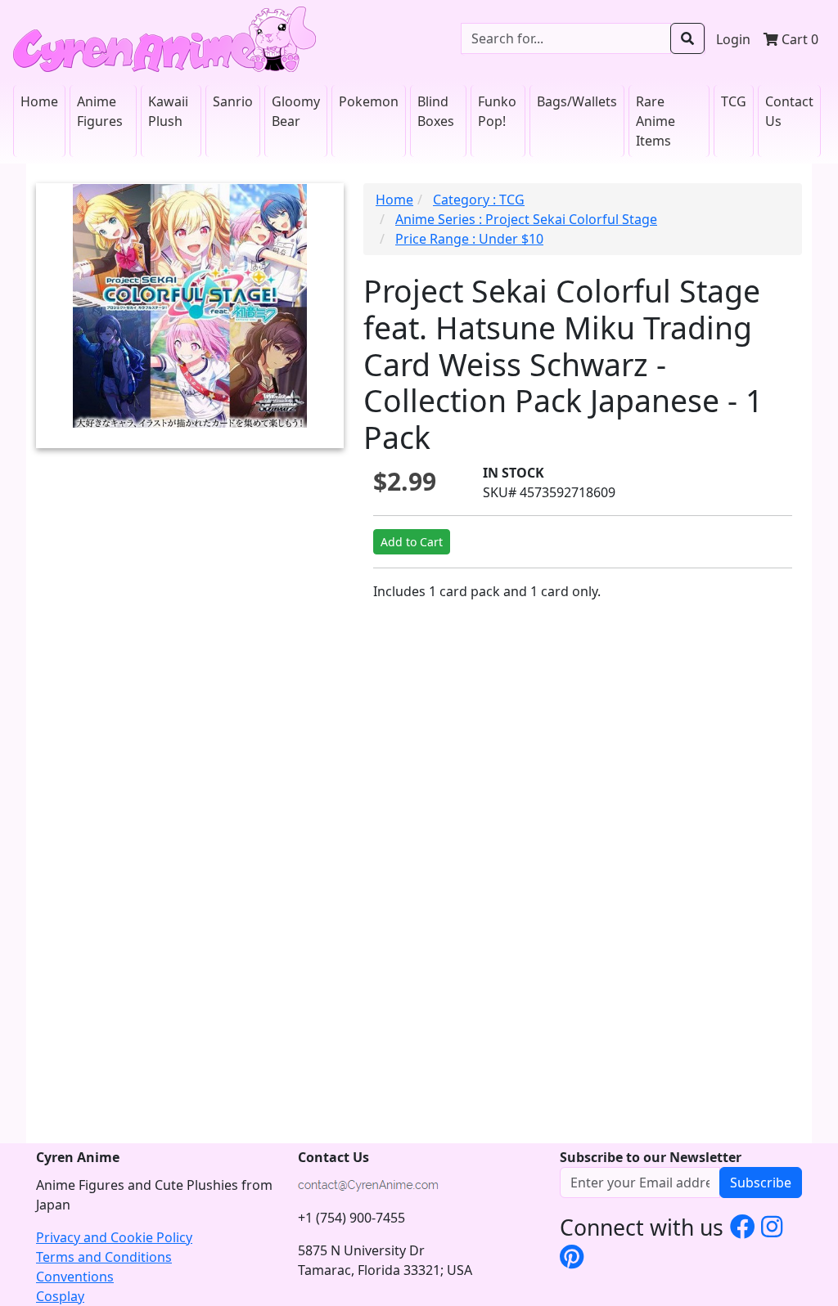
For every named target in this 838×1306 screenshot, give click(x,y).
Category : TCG (479, 200)
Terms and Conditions (104, 1257)
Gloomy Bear (296, 111)
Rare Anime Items (655, 121)
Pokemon (369, 101)
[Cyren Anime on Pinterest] (571, 1256)
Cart (798, 39)
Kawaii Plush (168, 111)
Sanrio (233, 101)
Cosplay (60, 1296)
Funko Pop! (497, 111)
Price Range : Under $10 (469, 239)
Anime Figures (100, 111)
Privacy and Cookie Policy (114, 1237)
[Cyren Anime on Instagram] (772, 1226)
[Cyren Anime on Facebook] (742, 1226)
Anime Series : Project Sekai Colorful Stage (526, 219)
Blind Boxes (435, 111)
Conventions (75, 1277)
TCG (733, 101)
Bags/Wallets (577, 101)
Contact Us (789, 111)
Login (733, 39)
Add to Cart (412, 542)
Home (39, 101)
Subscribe (760, 1183)
